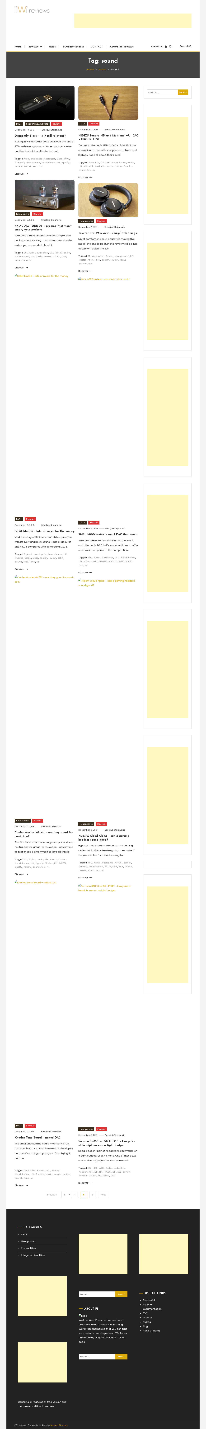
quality (65, 162)
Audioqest (49, 158)
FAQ (145, 1313)
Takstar (83, 263)
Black (59, 158)
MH (55, 863)
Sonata (127, 166)
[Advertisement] (133, 21)
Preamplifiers (22, 214)
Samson (83, 1175)
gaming (83, 866)
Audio (31, 252)
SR (99, 1175)
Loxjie (28, 557)
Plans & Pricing (151, 1330)
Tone (32, 561)
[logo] (83, 1315)
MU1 (91, 166)
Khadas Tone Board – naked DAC (38, 1137)
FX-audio (65, 252)
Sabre (66, 1174)
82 (89, 256)
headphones (49, 162)
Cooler (109, 256)
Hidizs (131, 162)
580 (90, 1168)
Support (147, 1304)
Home (17, 46)
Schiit (60, 557)
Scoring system (73, 46)
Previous (52, 1194)
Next (103, 1194)
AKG (90, 862)
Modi (35, 557)
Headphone (33, 162)
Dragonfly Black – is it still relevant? (40, 136)
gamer (127, 862)
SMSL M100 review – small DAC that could (107, 534)
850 (95, 1168)
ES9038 (56, 1170)
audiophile (36, 158)
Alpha (32, 859)
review (18, 166)
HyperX (39, 863)
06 (25, 252)
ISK (114, 1171)
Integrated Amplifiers (33, 1255)
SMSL (121, 561)
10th (90, 557)
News (52, 46)
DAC (66, 158)
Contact (97, 46)
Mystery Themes (59, 1425)
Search (184, 46)
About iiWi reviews (122, 46)
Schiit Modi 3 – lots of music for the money (45, 531)
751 (25, 859)
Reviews (33, 46)
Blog (145, 1326)
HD (108, 162)
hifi (58, 162)
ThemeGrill (149, 1300)
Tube (17, 260)
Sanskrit (112, 561)
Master (82, 259)
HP (100, 1171)
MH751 (91, 259)
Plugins (147, 1322)
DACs (19, 123)
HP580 (107, 1171)
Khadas (19, 557)
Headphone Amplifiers (37, 123)
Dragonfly (20, 162)
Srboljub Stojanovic (52, 129)
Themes (147, 1317)
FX (57, 252)
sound (27, 166)
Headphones (86, 221)
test (35, 166)
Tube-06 (26, 260)
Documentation (152, 1309)
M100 (86, 561)
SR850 (106, 1175)
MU (85, 166)
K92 (121, 866)
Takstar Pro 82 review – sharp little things (107, 233)
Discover (20, 173)
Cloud (53, 859)
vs (94, 170)
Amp (26, 158)
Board (40, 1170)
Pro (98, 259)
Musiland (99, 166)
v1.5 (40, 166)
